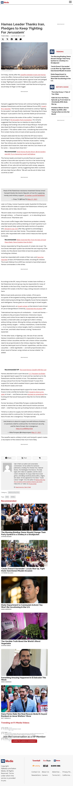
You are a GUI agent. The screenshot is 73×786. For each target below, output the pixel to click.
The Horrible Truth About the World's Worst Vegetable (20, 642)
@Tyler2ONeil (32, 484)
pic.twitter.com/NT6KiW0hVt (35, 195)
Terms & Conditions (57, 775)
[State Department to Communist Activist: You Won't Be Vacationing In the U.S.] (24, 589)
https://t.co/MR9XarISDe (24, 429)
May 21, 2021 (32, 199)
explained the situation (34, 309)
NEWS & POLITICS (14, 492)
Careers (45, 775)
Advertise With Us (57, 772)
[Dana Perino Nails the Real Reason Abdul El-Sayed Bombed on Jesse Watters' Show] (24, 698)
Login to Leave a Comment (24, 741)
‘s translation (21, 120)
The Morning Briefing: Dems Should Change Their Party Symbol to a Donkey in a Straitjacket (23, 533)
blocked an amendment (36, 394)
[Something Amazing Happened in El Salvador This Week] (24, 662)
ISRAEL (13, 497)
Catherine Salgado (7, 573)
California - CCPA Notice (67, 775)
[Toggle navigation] (70, 2)
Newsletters (36, 775)
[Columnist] (8, 467)
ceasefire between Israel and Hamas (33, 75)
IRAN (7, 497)
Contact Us (36, 772)
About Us (45, 772)
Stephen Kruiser (6, 536)
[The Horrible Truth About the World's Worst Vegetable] (24, 626)
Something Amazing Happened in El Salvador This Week (23, 678)
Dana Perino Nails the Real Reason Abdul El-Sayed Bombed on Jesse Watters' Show (24, 715)
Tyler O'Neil (5, 36)
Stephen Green (6, 645)
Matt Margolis (6, 718)
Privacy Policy (67, 772)
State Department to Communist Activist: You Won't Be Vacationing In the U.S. (22, 606)
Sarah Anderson (6, 609)
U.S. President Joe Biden (37, 374)
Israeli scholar (23, 306)
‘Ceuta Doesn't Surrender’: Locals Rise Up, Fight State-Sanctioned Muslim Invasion (23, 570)
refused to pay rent (11, 229)
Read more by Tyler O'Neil (23, 487)
